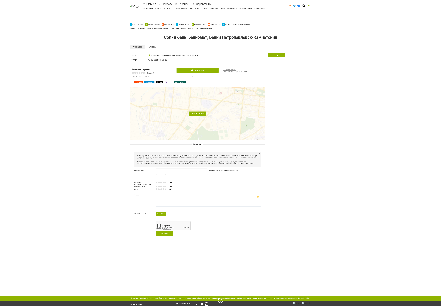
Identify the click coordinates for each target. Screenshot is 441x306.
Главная (151, 4)
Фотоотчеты (232, 8)
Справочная (213, 8)
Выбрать (162, 214)
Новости (167, 4)
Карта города (168, 8)
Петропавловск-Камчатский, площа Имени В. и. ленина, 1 (175, 55)
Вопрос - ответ (260, 8)
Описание (137, 47)
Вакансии (184, 4)
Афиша (158, 8)
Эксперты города (245, 8)
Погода (204, 8)
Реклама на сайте (136, 304)
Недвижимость (181, 8)
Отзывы (152, 47)
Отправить (164, 233)
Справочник (203, 4)
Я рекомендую (198, 70)
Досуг (222, 8)
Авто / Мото (194, 8)
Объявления (148, 8)
